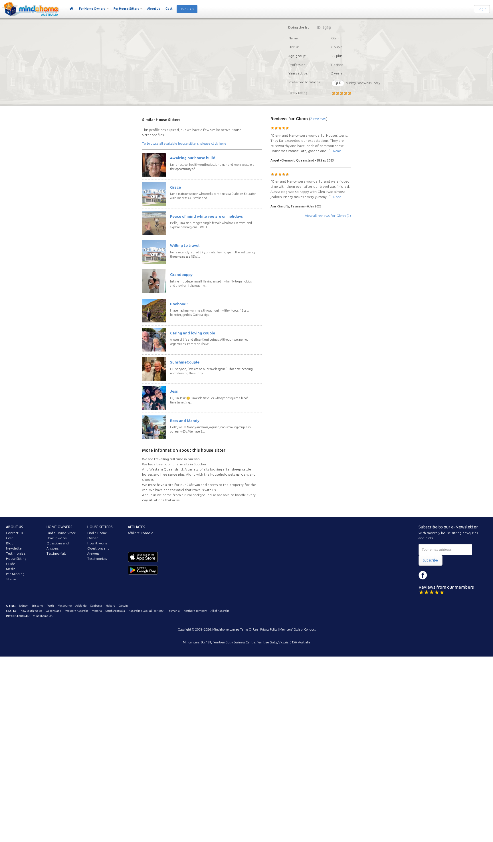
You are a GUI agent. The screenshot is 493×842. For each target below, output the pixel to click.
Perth (50, 605)
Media (10, 569)
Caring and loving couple (192, 333)
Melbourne (65, 605)
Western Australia (76, 610)
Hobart (110, 605)
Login (482, 9)
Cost (168, 8)
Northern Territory (195, 610)
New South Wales (31, 610)
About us (14, 527)
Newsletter (14, 548)
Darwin (123, 605)
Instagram (435, 575)
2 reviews (318, 118)
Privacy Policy (268, 629)
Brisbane (37, 605)
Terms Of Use (249, 629)
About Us (153, 8)
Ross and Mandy (184, 420)
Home (71, 9)
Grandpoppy (181, 274)
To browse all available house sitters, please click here (184, 143)
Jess (174, 391)
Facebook (423, 575)
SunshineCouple (184, 362)
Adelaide (80, 605)
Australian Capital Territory (146, 610)
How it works (56, 538)
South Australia (115, 610)
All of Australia (220, 610)
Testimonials (15, 553)
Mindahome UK (42, 615)
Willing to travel (184, 245)
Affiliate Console (140, 533)
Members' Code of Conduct (297, 629)
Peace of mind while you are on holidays (206, 216)
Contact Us (14, 533)
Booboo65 (179, 304)
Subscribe (430, 560)
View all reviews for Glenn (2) (328, 215)
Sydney (23, 605)
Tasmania (173, 610)
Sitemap (12, 579)
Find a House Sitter (61, 533)
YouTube (448, 575)
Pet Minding (15, 574)
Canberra (96, 605)
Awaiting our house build (192, 158)
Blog (9, 543)
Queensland (53, 610)
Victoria (97, 610)
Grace (175, 187)
